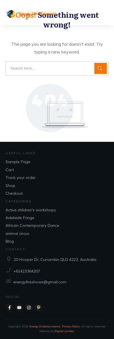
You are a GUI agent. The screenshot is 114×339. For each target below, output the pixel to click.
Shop (10, 185)
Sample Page (18, 161)
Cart (10, 169)
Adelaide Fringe (20, 217)
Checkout (14, 193)
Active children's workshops (31, 209)
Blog (10, 241)
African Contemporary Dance (32, 225)
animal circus (17, 233)
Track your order (21, 177)
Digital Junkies (64, 331)
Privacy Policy (71, 326)
